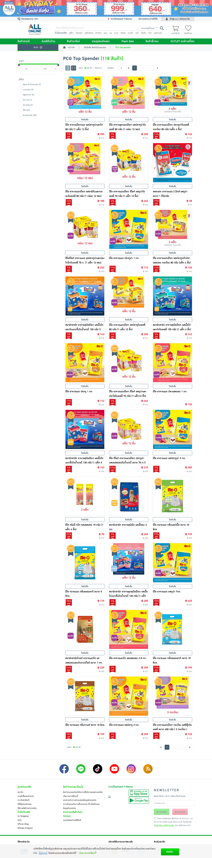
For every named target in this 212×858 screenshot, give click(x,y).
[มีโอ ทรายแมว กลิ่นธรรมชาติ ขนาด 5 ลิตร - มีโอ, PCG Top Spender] (84, 562)
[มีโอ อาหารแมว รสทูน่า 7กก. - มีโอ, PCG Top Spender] (172, 562)
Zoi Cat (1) (27, 99)
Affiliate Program (25, 828)
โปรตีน (143, 33)
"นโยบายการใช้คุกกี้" (87, 853)
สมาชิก (20, 792)
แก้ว (137, 33)
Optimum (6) (28, 94)
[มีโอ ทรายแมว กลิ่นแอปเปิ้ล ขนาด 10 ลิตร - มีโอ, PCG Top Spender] (172, 496)
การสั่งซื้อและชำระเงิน (26, 796)
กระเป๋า (130, 33)
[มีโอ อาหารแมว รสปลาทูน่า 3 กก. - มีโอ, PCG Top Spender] (172, 429)
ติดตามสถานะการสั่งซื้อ (148, 19)
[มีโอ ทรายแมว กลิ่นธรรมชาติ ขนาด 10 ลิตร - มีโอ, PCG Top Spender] (172, 629)
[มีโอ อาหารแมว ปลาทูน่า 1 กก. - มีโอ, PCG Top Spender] (128, 229)
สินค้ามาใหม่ (73, 41)
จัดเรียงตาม (98, 68)
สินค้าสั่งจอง (152, 41)
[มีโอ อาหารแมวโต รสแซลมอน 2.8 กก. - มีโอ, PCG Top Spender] (128, 629)
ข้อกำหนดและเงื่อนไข (73, 787)
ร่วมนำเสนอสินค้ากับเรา (72, 812)
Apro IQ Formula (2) (32, 84)
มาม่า (116, 33)
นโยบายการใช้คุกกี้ (70, 796)
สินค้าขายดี (24, 41)
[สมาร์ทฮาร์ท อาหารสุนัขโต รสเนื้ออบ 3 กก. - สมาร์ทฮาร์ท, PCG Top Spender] (128, 496)
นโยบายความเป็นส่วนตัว (164, 825)
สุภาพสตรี (180, 812)
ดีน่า (150, 33)
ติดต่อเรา (67, 816)
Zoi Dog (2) (28, 105)
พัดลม (123, 33)
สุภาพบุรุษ (161, 812)
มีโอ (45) (26, 110)
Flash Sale (128, 41)
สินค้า (36, 47)
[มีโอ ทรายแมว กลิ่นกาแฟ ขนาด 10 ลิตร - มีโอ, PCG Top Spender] (84, 696)
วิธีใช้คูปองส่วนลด (25, 804)
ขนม (105, 33)
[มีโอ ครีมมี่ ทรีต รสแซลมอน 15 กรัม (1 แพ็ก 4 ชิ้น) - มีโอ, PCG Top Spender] (84, 496)
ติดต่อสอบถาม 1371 (29, 19)
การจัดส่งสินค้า (24, 800)
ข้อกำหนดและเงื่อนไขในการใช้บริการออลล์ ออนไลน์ (83, 792)
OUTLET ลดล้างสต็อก (182, 41)
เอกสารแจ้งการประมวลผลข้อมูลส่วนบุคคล (79, 800)
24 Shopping (23, 816)
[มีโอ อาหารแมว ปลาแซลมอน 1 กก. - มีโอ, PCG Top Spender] (172, 362)
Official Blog (23, 824)
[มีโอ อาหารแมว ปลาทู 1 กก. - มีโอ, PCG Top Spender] (84, 362)
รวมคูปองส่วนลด (101, 41)
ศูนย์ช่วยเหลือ (24, 787)
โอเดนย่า (79, 33)
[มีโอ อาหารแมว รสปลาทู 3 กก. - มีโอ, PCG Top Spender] (128, 696)
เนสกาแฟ (158, 33)
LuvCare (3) (28, 89)
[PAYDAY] (106, 8)
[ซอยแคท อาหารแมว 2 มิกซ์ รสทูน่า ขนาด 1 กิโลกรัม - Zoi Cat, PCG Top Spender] (172, 162)
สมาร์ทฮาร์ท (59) (30, 115)
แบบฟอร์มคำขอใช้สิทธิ (72, 820)
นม (110, 33)
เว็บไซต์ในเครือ (24, 812)
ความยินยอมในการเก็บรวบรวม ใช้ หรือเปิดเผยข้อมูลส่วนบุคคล (81, 806)
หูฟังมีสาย (89, 33)
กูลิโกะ (71, 33)
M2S (19, 820)
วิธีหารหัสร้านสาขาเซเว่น (27, 808)
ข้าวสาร (98, 33)
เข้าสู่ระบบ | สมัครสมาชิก (180, 19)
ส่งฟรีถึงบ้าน (48, 41)
